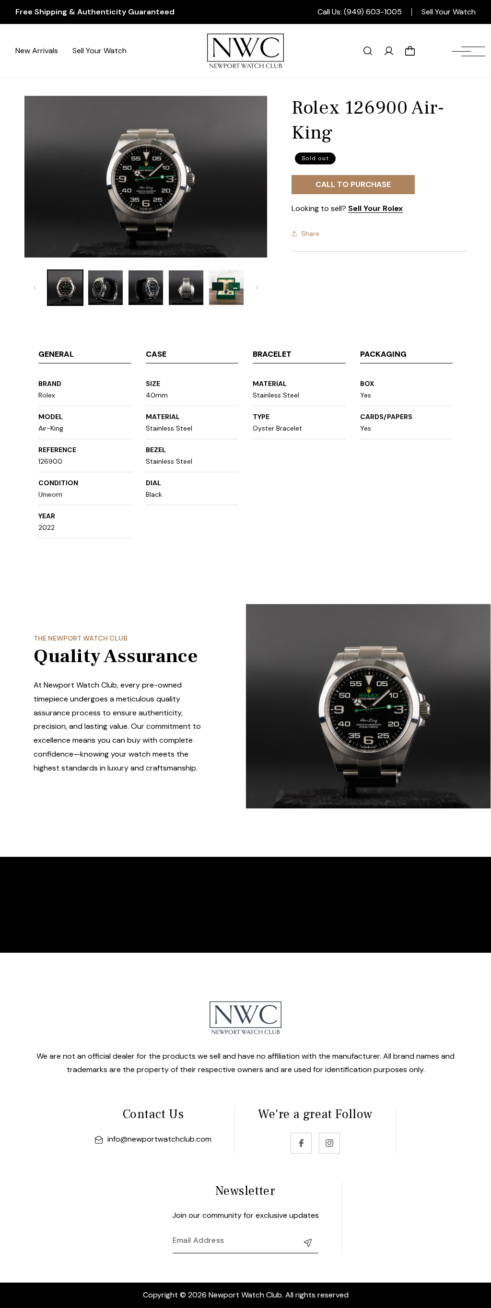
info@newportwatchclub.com (159, 1139)
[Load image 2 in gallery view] (105, 287)
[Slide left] (34, 287)
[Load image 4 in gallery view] (186, 287)
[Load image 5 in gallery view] (226, 287)
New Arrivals (36, 51)
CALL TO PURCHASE (353, 184)
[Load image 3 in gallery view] (146, 287)
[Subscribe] (307, 1242)
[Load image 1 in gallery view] (65, 287)
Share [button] (310, 233)
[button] (468, 51)
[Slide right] (257, 287)
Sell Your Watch (448, 12)
